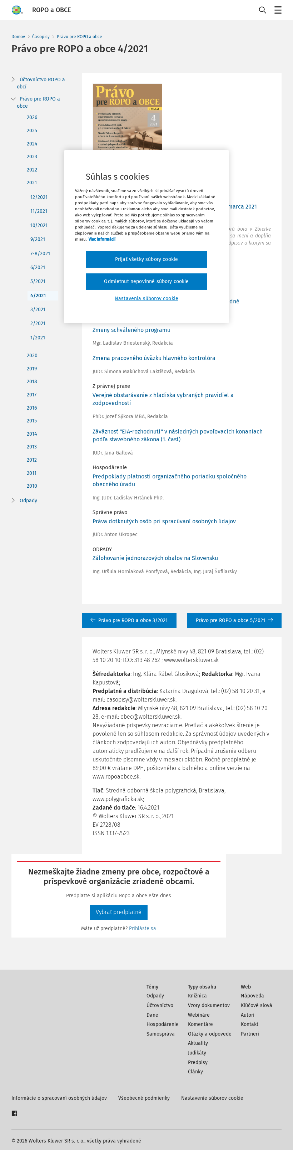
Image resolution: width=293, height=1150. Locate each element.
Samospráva (160, 1034)
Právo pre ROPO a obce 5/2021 (230, 620)
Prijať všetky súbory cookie (146, 259)
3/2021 (37, 310)
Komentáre (200, 1024)
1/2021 (37, 338)
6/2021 (37, 268)
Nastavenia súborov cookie (146, 298)
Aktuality (198, 1043)
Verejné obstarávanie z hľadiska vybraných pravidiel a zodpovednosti (163, 399)
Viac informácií (102, 239)
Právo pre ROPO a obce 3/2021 (133, 620)
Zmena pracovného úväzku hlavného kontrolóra (154, 358)
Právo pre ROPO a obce (79, 36)
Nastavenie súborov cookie (212, 1098)
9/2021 (37, 239)
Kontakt (249, 1024)
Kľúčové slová (256, 1005)
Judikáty (197, 1053)
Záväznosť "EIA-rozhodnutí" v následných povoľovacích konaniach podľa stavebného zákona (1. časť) (178, 435)
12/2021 (39, 197)
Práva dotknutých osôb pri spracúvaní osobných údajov (164, 521)
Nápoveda (252, 996)
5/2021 (37, 281)
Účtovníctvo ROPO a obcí (41, 83)
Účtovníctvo (159, 1005)
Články (195, 1072)
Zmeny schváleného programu (131, 330)
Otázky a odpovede (210, 1034)
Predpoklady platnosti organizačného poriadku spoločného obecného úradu (170, 480)
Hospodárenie (162, 1024)
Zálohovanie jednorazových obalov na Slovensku (155, 558)
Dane (152, 1015)
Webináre (199, 1015)
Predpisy (198, 1062)
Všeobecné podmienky (144, 1098)
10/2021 (39, 225)
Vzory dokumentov (209, 1005)
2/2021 (37, 323)
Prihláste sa (142, 928)
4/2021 (38, 296)
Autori (247, 1015)
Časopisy (41, 36)
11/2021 (38, 211)
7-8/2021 (40, 254)
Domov (18, 36)
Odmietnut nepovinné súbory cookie (146, 281)
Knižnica (197, 996)
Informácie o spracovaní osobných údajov (59, 1098)
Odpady (28, 501)
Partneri (250, 1034)
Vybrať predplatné (118, 912)
